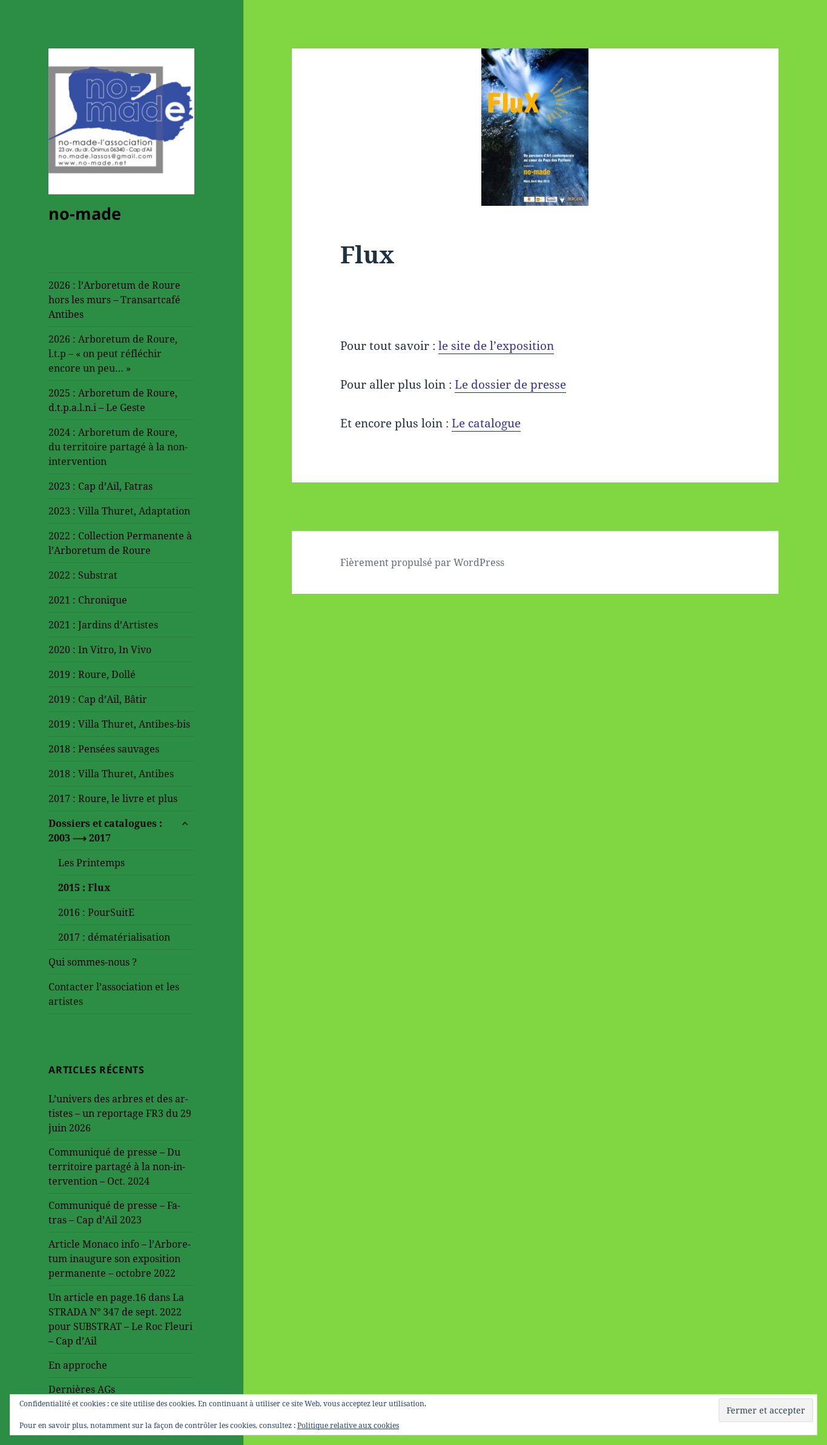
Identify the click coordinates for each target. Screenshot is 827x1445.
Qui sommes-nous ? (92, 962)
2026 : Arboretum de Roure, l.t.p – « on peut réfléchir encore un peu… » (112, 353)
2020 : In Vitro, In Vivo (99, 649)
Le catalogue (486, 423)
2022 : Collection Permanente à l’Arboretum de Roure (120, 543)
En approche (77, 1365)
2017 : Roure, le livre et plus (112, 798)
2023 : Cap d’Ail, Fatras (100, 486)
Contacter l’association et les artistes (113, 994)
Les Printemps (91, 862)
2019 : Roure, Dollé (92, 674)
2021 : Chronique (87, 600)
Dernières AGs (81, 1389)
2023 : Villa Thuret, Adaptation (119, 511)
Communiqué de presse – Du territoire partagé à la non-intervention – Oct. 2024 (116, 1166)
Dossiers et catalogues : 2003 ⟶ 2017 (105, 830)
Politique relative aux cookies (348, 1425)
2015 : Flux (84, 887)
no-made (84, 213)
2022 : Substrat (82, 575)
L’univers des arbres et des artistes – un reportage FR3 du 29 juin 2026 (119, 1113)
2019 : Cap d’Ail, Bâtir (97, 699)
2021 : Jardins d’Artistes (103, 624)
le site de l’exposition (496, 346)
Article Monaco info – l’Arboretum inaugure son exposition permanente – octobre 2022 (119, 1258)
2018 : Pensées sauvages (103, 748)
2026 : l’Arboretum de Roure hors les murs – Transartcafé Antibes (114, 299)
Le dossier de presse (510, 384)
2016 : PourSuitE (96, 912)
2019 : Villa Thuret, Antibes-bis (119, 724)
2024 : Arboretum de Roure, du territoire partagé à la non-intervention (118, 447)
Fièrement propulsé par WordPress (422, 562)
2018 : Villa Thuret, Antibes (111, 773)
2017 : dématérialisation (114, 937)
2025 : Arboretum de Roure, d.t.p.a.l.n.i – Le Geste (112, 400)
